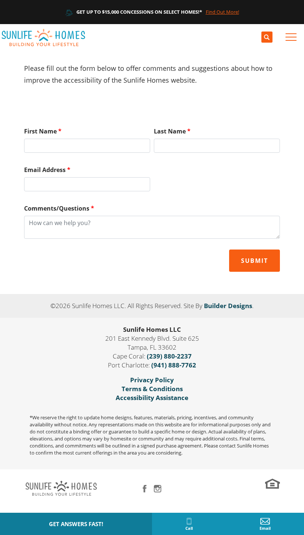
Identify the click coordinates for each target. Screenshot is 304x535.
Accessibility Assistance (152, 397)
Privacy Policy (152, 380)
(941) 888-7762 (173, 365)
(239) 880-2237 (169, 356)
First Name (43, 131)
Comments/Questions (59, 208)
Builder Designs (228, 305)
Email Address (47, 170)
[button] (266, 37)
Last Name (172, 131)
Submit (254, 261)
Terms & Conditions (152, 388)
